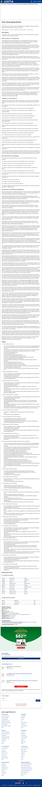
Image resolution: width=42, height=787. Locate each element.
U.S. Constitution (5, 748)
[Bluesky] (23, 783)
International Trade (5, 738)
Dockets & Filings (5, 757)
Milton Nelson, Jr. (12, 615)
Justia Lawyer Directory (25, 765)
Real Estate (4, 740)
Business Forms (5, 767)
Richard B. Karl (9, 614)
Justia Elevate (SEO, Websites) (26, 768)
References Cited (17, 29)
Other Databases (5, 762)
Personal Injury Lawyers (6, 725)
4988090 (3, 591)
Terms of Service (23, 785)
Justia (2, 4)
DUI (21, 720)
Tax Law (3, 741)
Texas (22, 757)
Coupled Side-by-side (10, 4)
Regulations (4, 751)
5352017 (3, 593)
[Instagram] (20, 783)
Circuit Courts (4, 754)
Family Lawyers (4, 724)
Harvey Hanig (20, 614)
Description (7, 29)
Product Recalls (4, 768)
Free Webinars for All (7, 664)
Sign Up (39, 1)
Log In (35, 1)
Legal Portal (10, 785)
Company (15, 785)
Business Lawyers (5, 717)
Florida (22, 754)
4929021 (3, 590)
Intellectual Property (5, 736)
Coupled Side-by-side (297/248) (15, 622)
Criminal (22, 717)
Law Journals (23, 738)
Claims (11, 29)
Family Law (23, 724)
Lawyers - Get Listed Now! (21, 704)
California (23, 752)
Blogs (22, 740)
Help (18, 785)
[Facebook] (18, 783)
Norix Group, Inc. (9, 613)
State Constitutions (24, 748)
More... (3, 727)
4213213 (3, 588)
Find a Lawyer (5, 695)
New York (23, 756)
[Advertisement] (21, 12)
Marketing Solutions (25, 762)
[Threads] (21, 783)
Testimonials (23, 773)
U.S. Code (3, 749)
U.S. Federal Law (5, 746)
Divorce (22, 719)
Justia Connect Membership (26, 763)
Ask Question (21, 658)
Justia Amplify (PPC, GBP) (26, 770)
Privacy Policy (29, 785)
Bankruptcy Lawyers (5, 716)
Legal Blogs (4, 765)
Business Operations (6, 733)
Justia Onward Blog (24, 772)
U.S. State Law (24, 746)
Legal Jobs (4, 763)
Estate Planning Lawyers (6, 722)
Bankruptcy (23, 716)
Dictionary (23, 731)
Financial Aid (23, 735)
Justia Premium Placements (26, 767)
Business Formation (5, 731)
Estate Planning (24, 722)
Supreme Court (4, 752)
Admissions (23, 733)
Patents (4, 4)
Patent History (23, 29)
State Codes (23, 749)
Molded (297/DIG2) (9, 623)
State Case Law (24, 751)
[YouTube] (17, 783)
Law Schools (23, 730)
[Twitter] (24, 783)
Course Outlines (24, 736)
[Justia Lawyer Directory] (26, 783)
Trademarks (4, 772)
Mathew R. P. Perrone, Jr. (10, 617)
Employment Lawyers (6, 720)
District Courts (4, 756)
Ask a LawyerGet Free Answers (6, 654)
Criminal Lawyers (5, 719)
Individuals (23, 714)
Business (3, 730)
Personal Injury (24, 725)
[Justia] (8, 1)
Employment (4, 735)
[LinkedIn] (15, 783)
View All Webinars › (21, 686)
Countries (3, 773)
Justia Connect (4, 785)
